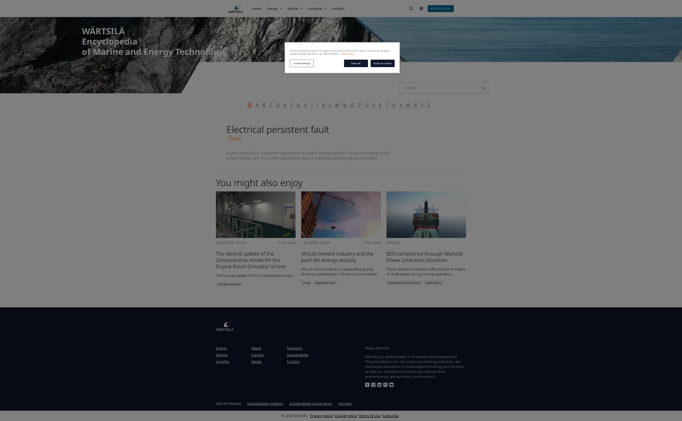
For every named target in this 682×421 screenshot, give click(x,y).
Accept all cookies (383, 63)
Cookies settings (301, 63)
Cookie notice (347, 53)
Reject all (356, 63)
